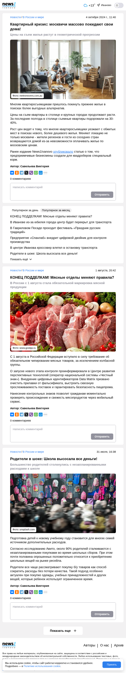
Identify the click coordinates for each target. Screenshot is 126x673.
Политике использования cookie (42, 666)
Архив (119, 645)
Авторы (89, 645)
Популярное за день (25, 210)
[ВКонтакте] (12, 173)
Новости (15, 17)
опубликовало (63, 151)
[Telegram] (22, 173)
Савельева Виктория (34, 166)
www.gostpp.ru (28, 348)
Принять (112, 664)
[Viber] (31, 173)
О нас (104, 645)
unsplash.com (27, 529)
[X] (26, 173)
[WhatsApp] (36, 173)
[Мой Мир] (41, 173)
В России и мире (33, 17)
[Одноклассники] (17, 173)
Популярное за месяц (56, 210)
